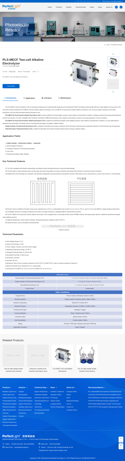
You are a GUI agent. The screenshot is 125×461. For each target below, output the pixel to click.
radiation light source (9, 391)
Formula (21, 416)
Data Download (39, 413)
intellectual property (72, 401)
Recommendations (96, 387)
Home (50, 7)
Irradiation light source (26, 407)
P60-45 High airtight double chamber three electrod (104, 404)
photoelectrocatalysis (25, 397)
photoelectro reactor (116, 44)
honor (68, 397)
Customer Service (71, 410)
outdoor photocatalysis (10, 416)
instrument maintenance (42, 401)
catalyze (21, 391)
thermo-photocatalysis (25, 401)
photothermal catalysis (10, 404)
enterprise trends (56, 394)
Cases (92, 7)
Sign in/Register (87, 1)
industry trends (55, 401)
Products (59, 7)
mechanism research (25, 410)
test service (38, 407)
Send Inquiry (11, 86)
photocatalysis (23, 394)
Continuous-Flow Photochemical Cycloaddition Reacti (104, 394)
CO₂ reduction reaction (42, 410)
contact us (69, 407)
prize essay (54, 397)
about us (109, 7)
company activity (56, 404)
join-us (68, 404)
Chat (121, 441)
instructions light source (42, 397)
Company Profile (71, 391)
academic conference (57, 391)
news (100, 7)
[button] (113, 54)
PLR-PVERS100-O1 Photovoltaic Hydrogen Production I (105, 397)
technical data (81, 7)
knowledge (38, 404)
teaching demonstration (10, 425)
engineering (22, 413)
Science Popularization (58, 407)
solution (69, 7)
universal (5, 413)
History (68, 394)
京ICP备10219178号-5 (88, 458)
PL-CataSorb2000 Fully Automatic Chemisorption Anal (104, 391)
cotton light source (9, 394)
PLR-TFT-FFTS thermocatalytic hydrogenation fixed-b (105, 407)
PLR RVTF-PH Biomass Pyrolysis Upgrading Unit (103, 401)
